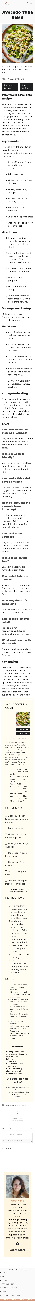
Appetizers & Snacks (15, 1105)
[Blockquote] (17, 1140)
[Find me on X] (17, 1243)
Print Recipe (25, 87)
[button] (27, 3)
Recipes (15, 66)
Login (31, 1128)
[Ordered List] (12, 1140)
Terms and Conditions (11, 1295)
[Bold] (4, 1140)
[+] (26, 1140)
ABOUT (4, 1276)
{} (23, 1140)
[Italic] (6, 1140)
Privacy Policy (8, 1284)
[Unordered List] (15, 1140)
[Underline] (8, 1140)
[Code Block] (19, 1140)
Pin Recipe (22, 733)
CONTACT (5, 1280)
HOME (4, 1273)
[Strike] (10, 1140)
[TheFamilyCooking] (6, 3)
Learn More (17, 1249)
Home (5, 66)
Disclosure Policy (9, 1288)
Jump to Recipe (8, 87)
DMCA (4, 1291)
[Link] (21, 1140)
